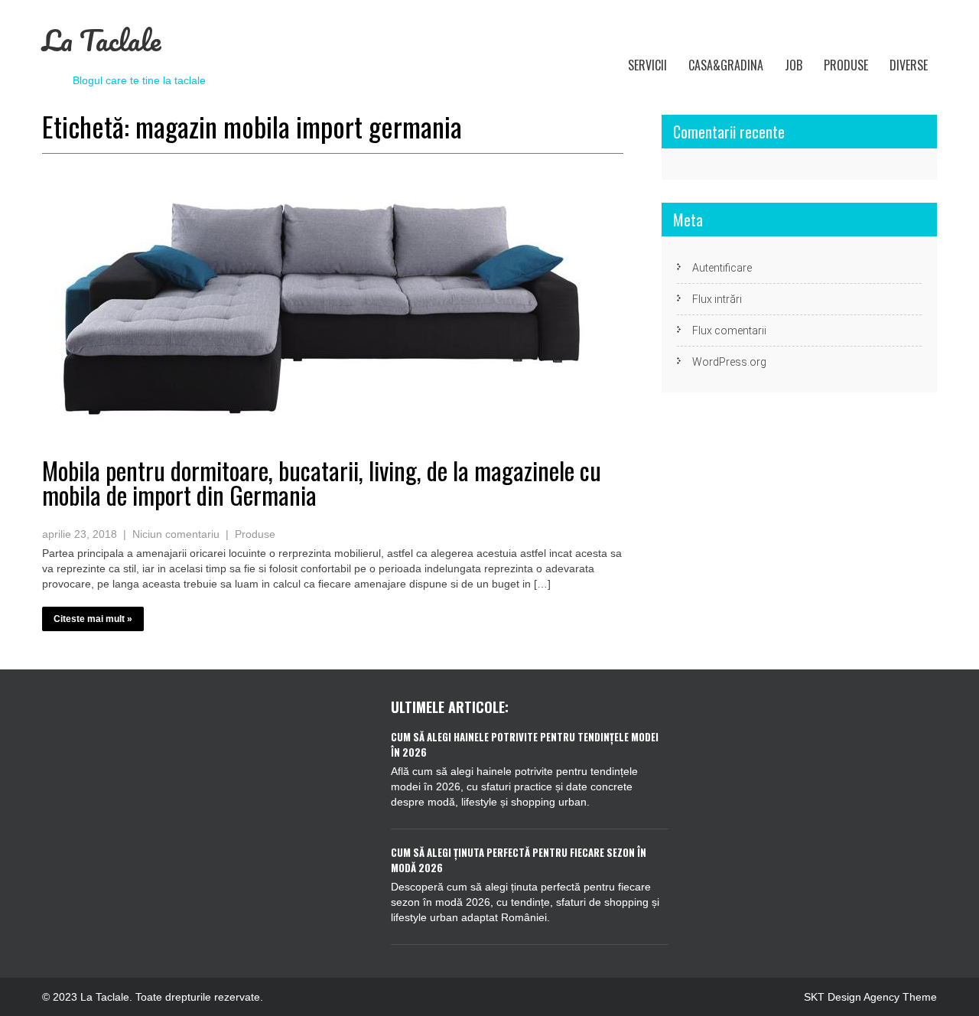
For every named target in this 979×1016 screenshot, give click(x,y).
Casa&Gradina (725, 65)
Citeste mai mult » (93, 619)
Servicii (647, 65)
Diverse (909, 65)
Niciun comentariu (176, 534)
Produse (846, 65)
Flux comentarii (729, 330)
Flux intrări (717, 299)
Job (793, 65)
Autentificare (722, 268)
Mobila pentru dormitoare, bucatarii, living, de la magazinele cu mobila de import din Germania (321, 482)
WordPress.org (729, 362)
